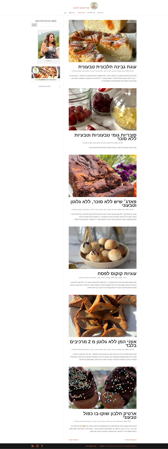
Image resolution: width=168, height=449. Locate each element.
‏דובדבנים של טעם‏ (44, 86)
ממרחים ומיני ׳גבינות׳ (96, 71)
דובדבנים (82, 13)
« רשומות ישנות (74, 440)
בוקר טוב (114, 71)
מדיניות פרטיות (91, 446)
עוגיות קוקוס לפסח (117, 273)
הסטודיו (102, 446)
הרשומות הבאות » (130, 440)
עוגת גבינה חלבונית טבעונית (107, 66)
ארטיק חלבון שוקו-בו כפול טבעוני (109, 415)
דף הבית (100, 13)
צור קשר (71, 13)
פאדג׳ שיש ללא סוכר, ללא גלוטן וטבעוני (103, 203)
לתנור (105, 71)
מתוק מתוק (85, 71)
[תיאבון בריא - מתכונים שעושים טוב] (46, 81)
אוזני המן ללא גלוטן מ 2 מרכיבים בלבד (103, 343)
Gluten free (121, 71)
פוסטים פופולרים (77, 71)
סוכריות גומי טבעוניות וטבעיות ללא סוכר (105, 137)
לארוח (109, 71)
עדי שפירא (91, 13)
